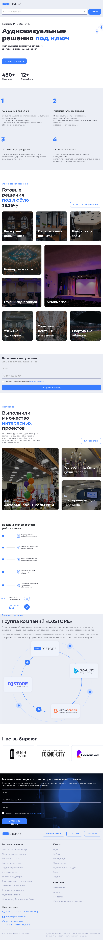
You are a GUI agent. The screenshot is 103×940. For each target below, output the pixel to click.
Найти (94, 12)
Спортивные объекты (13, 886)
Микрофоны (59, 863)
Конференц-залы (11, 858)
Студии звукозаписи (12, 867)
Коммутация (59, 858)
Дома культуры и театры (15, 890)
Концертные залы (11, 863)
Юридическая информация (67, 901)
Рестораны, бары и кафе (15, 849)
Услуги (56, 892)
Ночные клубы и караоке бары (18, 899)
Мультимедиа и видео (64, 867)
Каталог (58, 844)
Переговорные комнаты (15, 854)
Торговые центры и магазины (17, 881)
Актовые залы (9, 872)
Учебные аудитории (12, 876)
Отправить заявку (51, 387)
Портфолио (59, 888)
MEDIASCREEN (53, 833)
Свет (55, 872)
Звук (55, 849)
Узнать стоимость (14, 61)
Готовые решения (12, 844)
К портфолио (91, 441)
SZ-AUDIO (92, 833)
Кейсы (56, 854)
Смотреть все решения (85, 204)
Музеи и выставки (11, 895)
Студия (56, 876)
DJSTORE (74, 833)
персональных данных (36, 381)
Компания (59, 882)
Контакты (58, 897)
